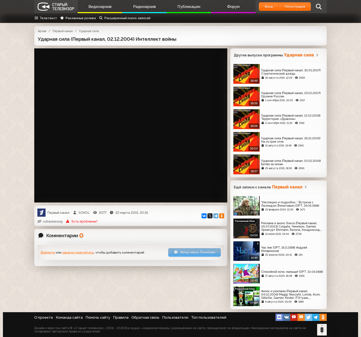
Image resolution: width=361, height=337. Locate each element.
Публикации (188, 6)
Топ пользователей (208, 317)
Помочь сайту (98, 317)
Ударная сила (89, 31)
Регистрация (295, 7)
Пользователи (175, 317)
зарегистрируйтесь (78, 252)
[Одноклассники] (221, 215)
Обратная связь (145, 317)
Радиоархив (144, 6)
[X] (209, 215)
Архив (42, 31)
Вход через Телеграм (197, 252)
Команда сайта (69, 317)
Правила (120, 317)
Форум (233, 6)
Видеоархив (100, 6)
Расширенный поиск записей (127, 18)
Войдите (48, 252)
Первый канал (63, 31)
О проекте (43, 317)
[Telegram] (215, 215)
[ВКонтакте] (204, 215)
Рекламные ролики (80, 18)
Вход (269, 7)
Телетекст (48, 18)
